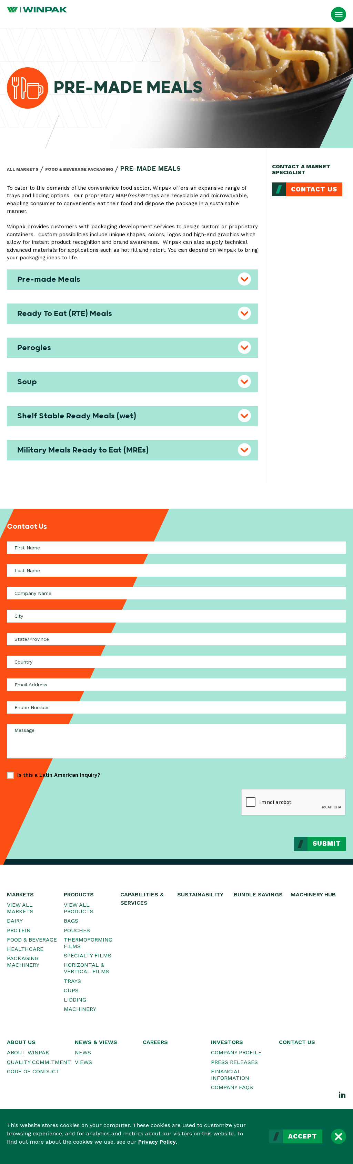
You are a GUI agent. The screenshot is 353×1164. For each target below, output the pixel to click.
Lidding (75, 999)
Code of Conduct (33, 1071)
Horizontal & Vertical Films (86, 968)
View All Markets (20, 908)
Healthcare (25, 949)
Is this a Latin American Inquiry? (58, 775)
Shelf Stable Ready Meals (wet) (76, 415)
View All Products (78, 908)
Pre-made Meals (48, 279)
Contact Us (314, 189)
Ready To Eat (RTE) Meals (64, 313)
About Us (21, 1042)
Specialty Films (87, 955)
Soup (27, 381)
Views (83, 1062)
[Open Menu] (338, 14)
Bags (71, 920)
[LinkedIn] (342, 1094)
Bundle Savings (258, 894)
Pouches (77, 930)
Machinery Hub (313, 894)
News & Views (96, 1042)
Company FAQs (232, 1087)
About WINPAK (28, 1052)
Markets (20, 894)
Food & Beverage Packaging (79, 169)
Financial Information (230, 1074)
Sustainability (200, 894)
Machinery (80, 1009)
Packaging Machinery (23, 961)
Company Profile (236, 1052)
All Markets (23, 169)
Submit (327, 843)
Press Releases (234, 1062)
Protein (19, 930)
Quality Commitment (39, 1062)
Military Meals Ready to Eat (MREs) (83, 450)
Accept (302, 1136)
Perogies (34, 347)
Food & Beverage (32, 939)
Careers (155, 1042)
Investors (227, 1042)
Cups (71, 990)
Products (79, 894)
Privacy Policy (157, 1141)
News (83, 1052)
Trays (72, 981)
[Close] (338, 1136)
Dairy (15, 920)
